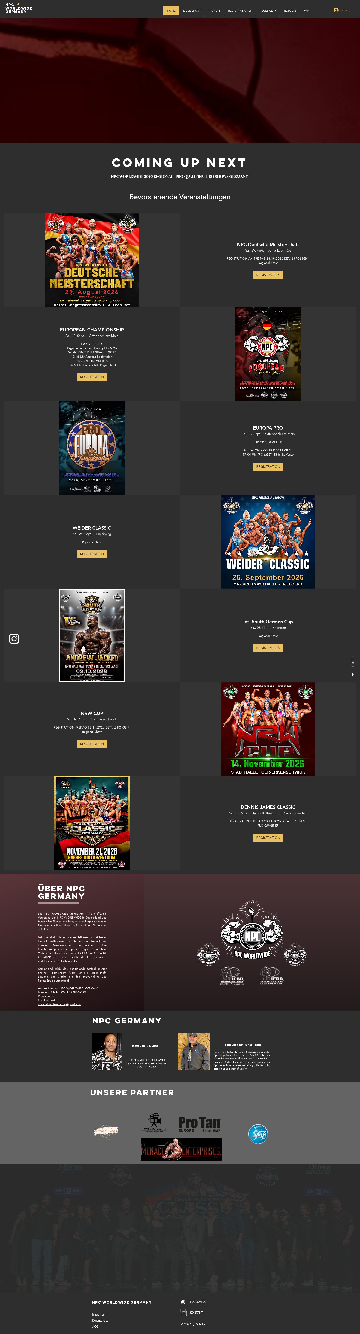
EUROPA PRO (268, 428)
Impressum (98, 1315)
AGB (95, 1327)
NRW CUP (92, 713)
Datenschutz (100, 1321)
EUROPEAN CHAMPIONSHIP (92, 330)
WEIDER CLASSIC (92, 528)
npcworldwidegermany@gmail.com (59, 1004)
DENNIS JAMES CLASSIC (268, 807)
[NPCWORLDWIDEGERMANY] (14, 639)
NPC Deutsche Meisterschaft (268, 244)
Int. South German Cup (268, 621)
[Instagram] (183, 1302)
